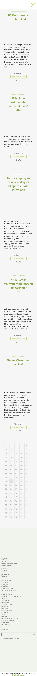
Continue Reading (18, 77)
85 (6, 513)
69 (26, 497)
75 (6, 505)
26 (11, 465)
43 (21, 477)
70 (6, 501)
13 (21, 453)
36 (11, 473)
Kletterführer (5, 608)
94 (26, 517)
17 (16, 457)
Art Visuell (22, 675)
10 (6, 453)
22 (16, 461)
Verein (3, 614)
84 (26, 509)
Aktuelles (4, 562)
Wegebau (4, 598)
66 (11, 497)
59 (26, 489)
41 (11, 477)
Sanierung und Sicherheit (9, 590)
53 (21, 485)
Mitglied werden (6, 565)
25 (6, 465)
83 (21, 509)
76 (11, 505)
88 (21, 513)
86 (11, 513)
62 (16, 493)
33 (21, 469)
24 (26, 461)
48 (21, 481)
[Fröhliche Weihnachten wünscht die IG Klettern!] (18, 124)
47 (16, 481)
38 (21, 473)
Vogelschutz (5, 600)
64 (26, 493)
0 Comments (18, 73)
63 (21, 493)
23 (21, 461)
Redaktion (4, 584)
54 (26, 485)
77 (16, 505)
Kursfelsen (4, 606)
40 (6, 477)
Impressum (5, 627)
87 (16, 513)
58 (21, 489)
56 (11, 489)
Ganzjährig (4, 578)
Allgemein (14, 10)
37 (16, 473)
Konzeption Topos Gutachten (10, 618)
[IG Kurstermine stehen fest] (18, 32)
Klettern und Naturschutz (9, 564)
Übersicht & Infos (6, 604)
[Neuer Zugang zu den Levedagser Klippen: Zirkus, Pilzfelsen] (18, 206)
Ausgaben (4, 586)
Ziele (2, 560)
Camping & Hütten (7, 610)
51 (11, 485)
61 (11, 493)
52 (16, 485)
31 (11, 469)
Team (3, 572)
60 (6, 493)
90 (6, 517)
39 (26, 473)
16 (11, 457)
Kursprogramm (6, 570)
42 (16, 477)
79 (26, 505)
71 (11, 501)
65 (6, 497)
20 (6, 461)
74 (26, 501)
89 (26, 513)
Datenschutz (5, 629)
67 (16, 497)
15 (6, 457)
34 (26, 469)
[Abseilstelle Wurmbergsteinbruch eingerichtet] (18, 299)
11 (11, 453)
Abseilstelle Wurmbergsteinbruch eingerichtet (18, 283)
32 (16, 469)
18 (21, 457)
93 (21, 517)
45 (6, 481)
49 (26, 481)
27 (16, 465)
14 (26, 453)
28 (21, 465)
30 (6, 469)
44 (26, 477)
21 (11, 461)
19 (26, 457)
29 (26, 465)
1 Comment (18, 255)
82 (16, 509)
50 (6, 485)
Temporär (4, 576)
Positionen (4, 616)
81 (11, 509)
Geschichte (5, 582)
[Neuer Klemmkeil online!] (18, 379)
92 (16, 517)
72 (16, 501)
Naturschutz (5, 622)
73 (21, 501)
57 (16, 489)
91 (11, 517)
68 (21, 497)
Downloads (4, 612)
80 (6, 509)
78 (21, 505)
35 (6, 473)
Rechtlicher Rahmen (7, 620)
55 (6, 489)
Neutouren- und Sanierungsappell (11, 596)
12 (16, 453)
